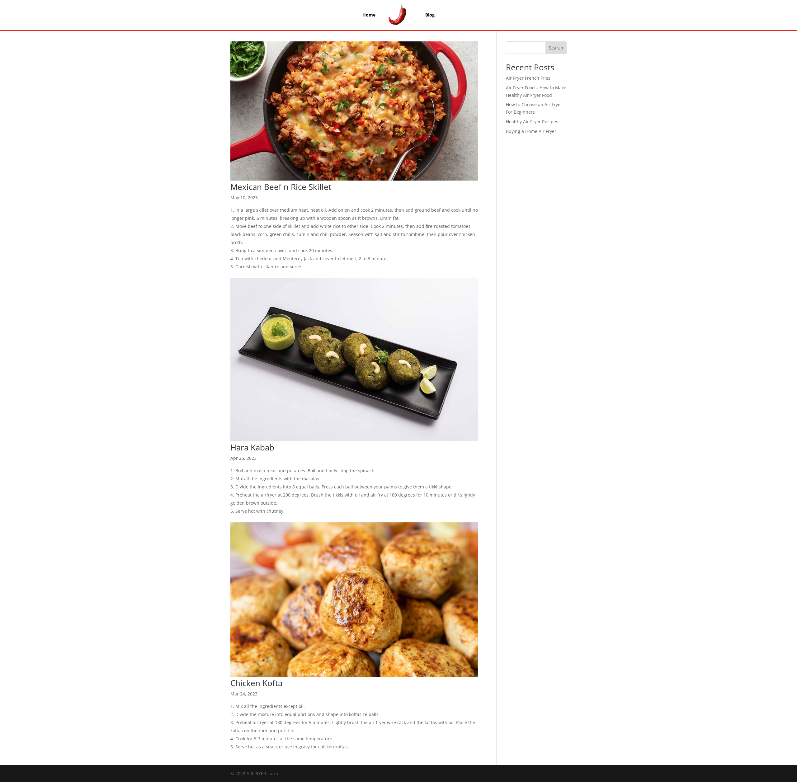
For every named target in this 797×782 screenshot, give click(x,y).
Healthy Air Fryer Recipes (532, 122)
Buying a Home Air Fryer (531, 131)
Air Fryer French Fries (528, 78)
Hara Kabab (252, 447)
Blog (430, 15)
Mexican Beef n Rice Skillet (280, 186)
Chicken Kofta (256, 683)
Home (368, 15)
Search (556, 48)
